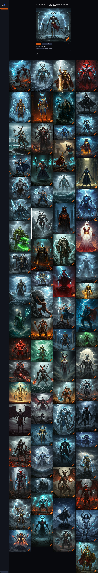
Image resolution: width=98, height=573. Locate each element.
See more (45, 46)
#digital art (46, 48)
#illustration (50, 48)
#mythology (42, 48)
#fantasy (38, 48)
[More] (67, 44)
